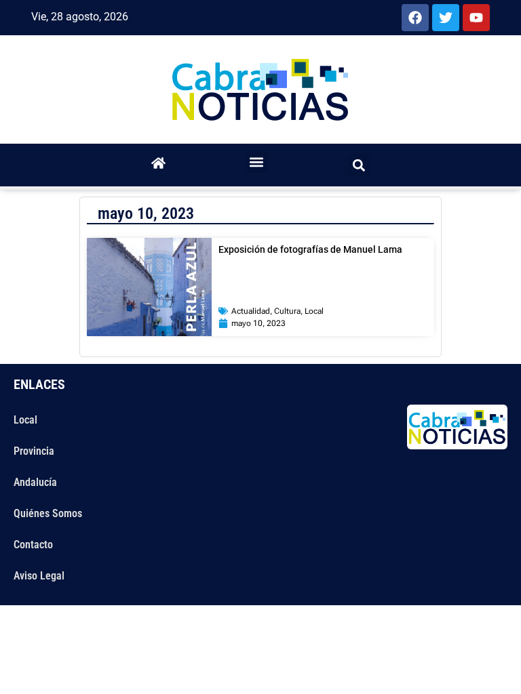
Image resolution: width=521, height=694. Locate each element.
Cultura (287, 311)
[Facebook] (415, 17)
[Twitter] (445, 17)
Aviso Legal (39, 575)
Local (314, 311)
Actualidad (250, 311)
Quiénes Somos (48, 513)
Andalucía (35, 482)
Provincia (34, 451)
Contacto (33, 544)
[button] (257, 161)
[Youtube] (476, 17)
